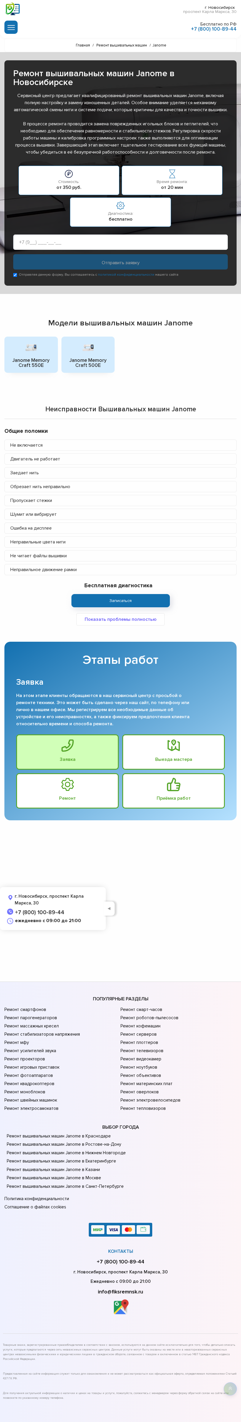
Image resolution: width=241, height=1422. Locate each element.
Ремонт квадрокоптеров (29, 1083)
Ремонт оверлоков (139, 1092)
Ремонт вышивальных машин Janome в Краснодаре (59, 1136)
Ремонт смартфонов (25, 1009)
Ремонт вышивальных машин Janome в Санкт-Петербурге (65, 1186)
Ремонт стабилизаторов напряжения (42, 1034)
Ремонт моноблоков (24, 1092)
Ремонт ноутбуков (138, 1067)
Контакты (120, 1251)
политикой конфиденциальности (126, 274)
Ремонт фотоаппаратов (28, 1075)
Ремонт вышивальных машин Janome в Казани (53, 1169)
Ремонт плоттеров (139, 1042)
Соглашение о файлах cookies (35, 1207)
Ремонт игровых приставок (31, 1067)
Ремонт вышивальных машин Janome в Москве (54, 1177)
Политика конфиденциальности (36, 1198)
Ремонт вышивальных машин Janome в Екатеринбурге (61, 1161)
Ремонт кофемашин (140, 1026)
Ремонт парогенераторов (30, 1017)
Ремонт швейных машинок (30, 1100)
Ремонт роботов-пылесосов (149, 1017)
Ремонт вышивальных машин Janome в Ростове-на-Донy (64, 1144)
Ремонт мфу (16, 1042)
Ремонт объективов (140, 1075)
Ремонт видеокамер (140, 1059)
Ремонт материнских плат (146, 1083)
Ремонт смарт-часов (141, 1009)
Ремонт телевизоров (141, 1050)
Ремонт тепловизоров (143, 1108)
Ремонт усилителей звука (30, 1050)
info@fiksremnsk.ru (120, 1291)
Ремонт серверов (138, 1034)
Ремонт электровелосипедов (150, 1100)
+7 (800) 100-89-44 (214, 28)
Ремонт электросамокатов (31, 1108)
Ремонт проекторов (24, 1059)
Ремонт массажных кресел (31, 1026)
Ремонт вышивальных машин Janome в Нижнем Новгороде (66, 1152)
